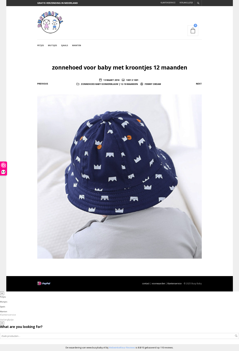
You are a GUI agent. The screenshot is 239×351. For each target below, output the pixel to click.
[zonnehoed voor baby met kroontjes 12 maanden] (119, 176)
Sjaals (64, 45)
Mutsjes (52, 45)
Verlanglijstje (186, 2)
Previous (42, 83)
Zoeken (236, 335)
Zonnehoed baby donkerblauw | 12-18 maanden (109, 84)
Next (199, 83)
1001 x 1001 (132, 80)
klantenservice (174, 283)
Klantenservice (168, 2)
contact (145, 283)
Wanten (76, 45)
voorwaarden (158, 283)
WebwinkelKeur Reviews (122, 347)
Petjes (40, 45)
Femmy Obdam (152, 84)
